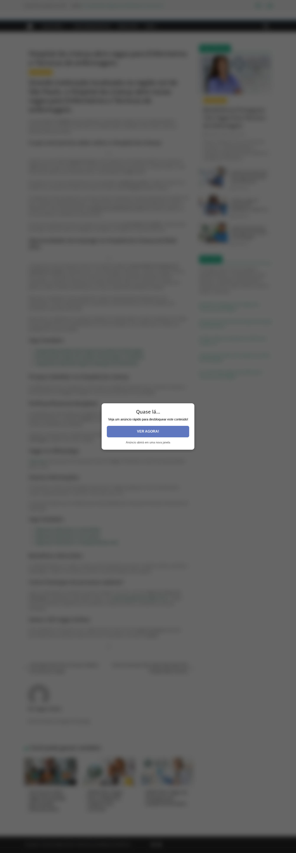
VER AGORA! (148, 431)
